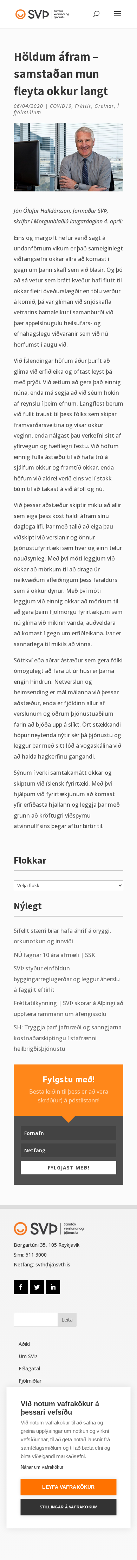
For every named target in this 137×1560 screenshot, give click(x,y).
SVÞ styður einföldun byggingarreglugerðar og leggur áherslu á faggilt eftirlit (67, 979)
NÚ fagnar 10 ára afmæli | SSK (54, 955)
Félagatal (29, 1368)
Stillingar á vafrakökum (69, 1507)
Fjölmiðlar (30, 1380)
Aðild (24, 1344)
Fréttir (83, 106)
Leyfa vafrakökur (68, 1487)
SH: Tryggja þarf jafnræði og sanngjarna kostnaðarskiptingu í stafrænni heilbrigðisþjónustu (68, 1038)
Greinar (104, 106)
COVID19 (61, 106)
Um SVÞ (28, 1356)
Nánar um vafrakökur (42, 1467)
